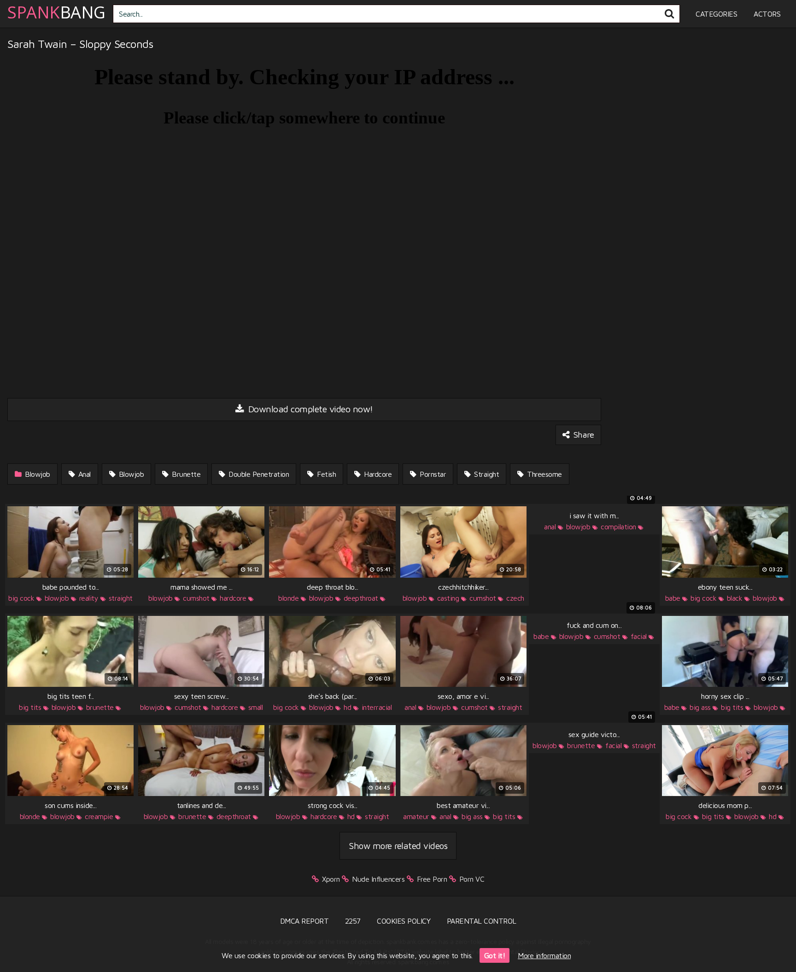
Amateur (416, 816)
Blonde (288, 598)
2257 (353, 921)
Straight (485, 474)
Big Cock (21, 598)
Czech (515, 598)
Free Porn (432, 879)
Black (735, 598)
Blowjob (36, 474)
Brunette (185, 474)
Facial (639, 636)
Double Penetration (258, 474)
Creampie (99, 816)
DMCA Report (304, 921)
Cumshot (196, 598)
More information (544, 955)
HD (347, 707)
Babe (672, 598)
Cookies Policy (403, 921)
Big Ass (700, 707)
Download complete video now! (309, 409)
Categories (716, 14)
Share (582, 434)
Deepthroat (361, 598)
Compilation (618, 526)
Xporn (331, 879)
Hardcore (377, 474)
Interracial (377, 707)
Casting (448, 598)
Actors (767, 14)
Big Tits (30, 707)
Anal (83, 474)
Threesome (543, 474)
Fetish (325, 474)
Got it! (494, 955)
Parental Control (481, 921)
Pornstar (432, 474)
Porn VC (472, 879)
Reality (89, 598)
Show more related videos (398, 845)
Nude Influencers (378, 879)
